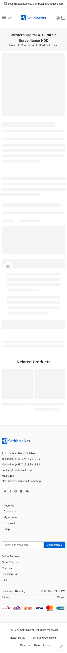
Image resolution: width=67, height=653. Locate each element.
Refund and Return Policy (35, 645)
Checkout (9, 523)
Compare (7, 568)
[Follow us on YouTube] (27, 491)
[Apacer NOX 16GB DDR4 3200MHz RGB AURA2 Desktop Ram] (49, 384)
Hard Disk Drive (48, 45)
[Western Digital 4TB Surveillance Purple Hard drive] (33, 84)
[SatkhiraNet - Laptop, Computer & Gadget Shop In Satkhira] (33, 18)
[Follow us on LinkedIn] (21, 491)
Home (12, 45)
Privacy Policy (17, 637)
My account (10, 517)
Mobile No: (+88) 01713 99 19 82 (21, 464)
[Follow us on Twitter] (5, 491)
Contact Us (10, 511)
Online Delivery (11, 556)
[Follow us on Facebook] (10, 491)
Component (27, 45)
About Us (9, 505)
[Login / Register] (58, 18)
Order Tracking (10, 562)
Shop (7, 529)
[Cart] (63, 17)
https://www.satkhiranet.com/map (21, 481)
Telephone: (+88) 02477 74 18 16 (21, 458)
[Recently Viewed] (61, 646)
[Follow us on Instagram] (15, 491)
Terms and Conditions (44, 637)
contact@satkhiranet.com (17, 470)
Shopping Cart (10, 574)
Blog (4, 580)
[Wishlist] (29, 372)
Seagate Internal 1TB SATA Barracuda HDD (31, 404)
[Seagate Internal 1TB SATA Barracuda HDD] (17, 384)
